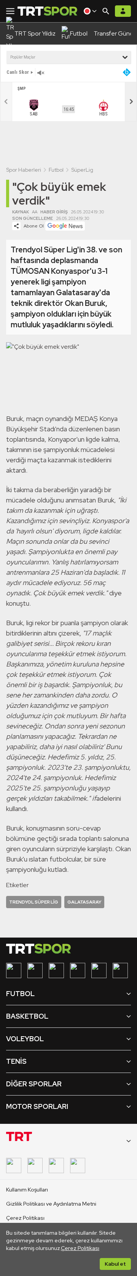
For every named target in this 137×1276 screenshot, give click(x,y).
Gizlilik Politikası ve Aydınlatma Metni (51, 1203)
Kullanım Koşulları (27, 1189)
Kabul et (115, 1263)
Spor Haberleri (23, 169)
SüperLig (82, 169)
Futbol (56, 169)
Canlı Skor (17, 72)
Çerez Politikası (80, 1248)
